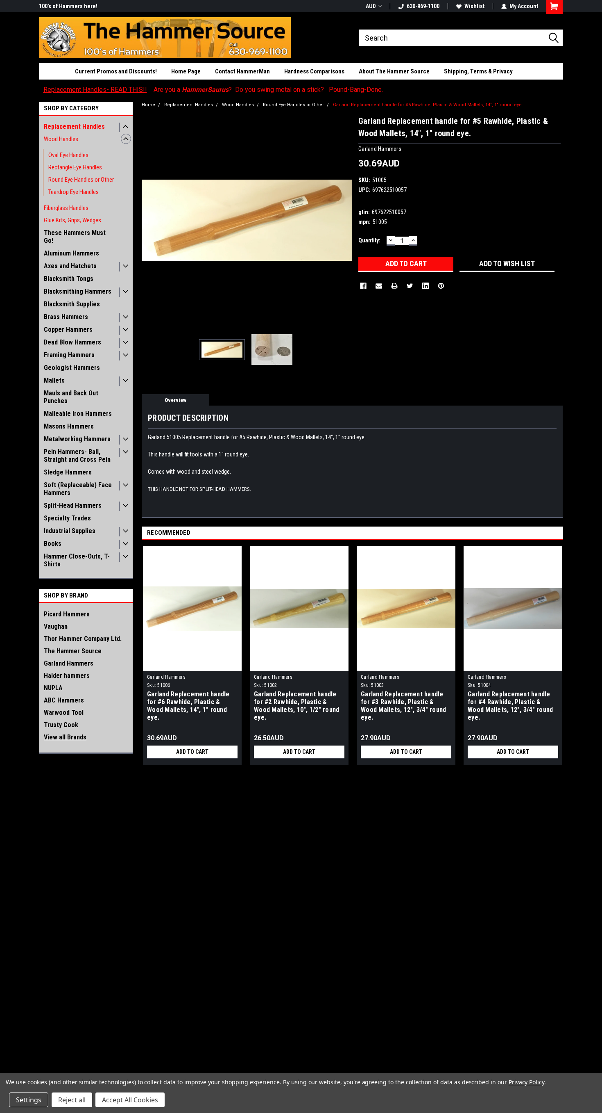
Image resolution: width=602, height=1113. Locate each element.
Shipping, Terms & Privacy (478, 71)
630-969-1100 (423, 6)
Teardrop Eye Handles (73, 192)
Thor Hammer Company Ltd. (83, 639)
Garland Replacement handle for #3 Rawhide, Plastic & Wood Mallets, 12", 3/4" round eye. (403, 705)
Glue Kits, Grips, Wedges (72, 220)
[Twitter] (410, 286)
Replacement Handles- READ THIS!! (95, 90)
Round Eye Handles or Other (81, 179)
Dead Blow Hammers (72, 342)
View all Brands (65, 737)
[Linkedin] (425, 286)
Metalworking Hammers (77, 439)
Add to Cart (192, 751)
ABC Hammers (64, 700)
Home (148, 104)
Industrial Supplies (69, 531)
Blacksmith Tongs (68, 279)
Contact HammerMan (242, 71)
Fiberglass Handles (66, 208)
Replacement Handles (74, 126)
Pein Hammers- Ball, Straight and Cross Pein (77, 455)
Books (52, 543)
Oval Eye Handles (68, 155)
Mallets (54, 380)
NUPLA (53, 688)
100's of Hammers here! (68, 6)
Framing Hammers (69, 355)
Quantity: (369, 240)
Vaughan (56, 626)
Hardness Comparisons (314, 71)
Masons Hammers (69, 426)
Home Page (186, 71)
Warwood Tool (64, 712)
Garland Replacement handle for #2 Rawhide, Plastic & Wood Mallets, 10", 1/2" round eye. (296, 705)
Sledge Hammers (68, 472)
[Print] (394, 286)
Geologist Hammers (72, 368)
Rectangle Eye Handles (75, 167)
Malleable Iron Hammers (78, 413)
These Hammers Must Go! (75, 236)
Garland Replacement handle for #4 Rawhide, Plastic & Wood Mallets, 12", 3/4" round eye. (510, 705)
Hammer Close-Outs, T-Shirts (77, 560)
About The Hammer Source (394, 71)
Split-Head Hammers (73, 505)
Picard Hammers (67, 614)
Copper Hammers (68, 329)
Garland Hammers (68, 663)
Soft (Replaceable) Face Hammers (78, 489)
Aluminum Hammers (71, 253)
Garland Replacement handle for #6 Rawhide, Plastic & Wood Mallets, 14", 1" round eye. (188, 705)
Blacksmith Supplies (72, 304)
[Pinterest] (441, 286)
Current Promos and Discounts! (116, 71)
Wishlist (474, 6)
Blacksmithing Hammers (77, 291)
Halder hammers (67, 676)
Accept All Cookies (130, 1099)
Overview (175, 400)
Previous (150, 220)
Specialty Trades (67, 518)
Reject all (72, 1099)
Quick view (192, 664)
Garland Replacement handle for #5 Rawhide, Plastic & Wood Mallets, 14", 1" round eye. (428, 104)
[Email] (379, 286)
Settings (28, 1099)
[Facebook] (363, 286)
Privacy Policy (526, 1082)
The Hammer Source (73, 651)
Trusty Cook (61, 725)
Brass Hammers (66, 317)
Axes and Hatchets (70, 266)
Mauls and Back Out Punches (71, 397)
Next (344, 220)
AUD (371, 6)
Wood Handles (61, 139)
